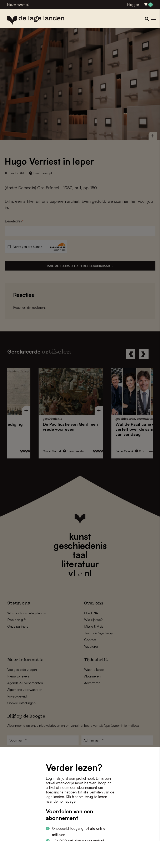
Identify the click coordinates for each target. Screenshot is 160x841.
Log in (50, 778)
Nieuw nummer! (18, 5)
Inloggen (133, 5)
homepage (67, 801)
